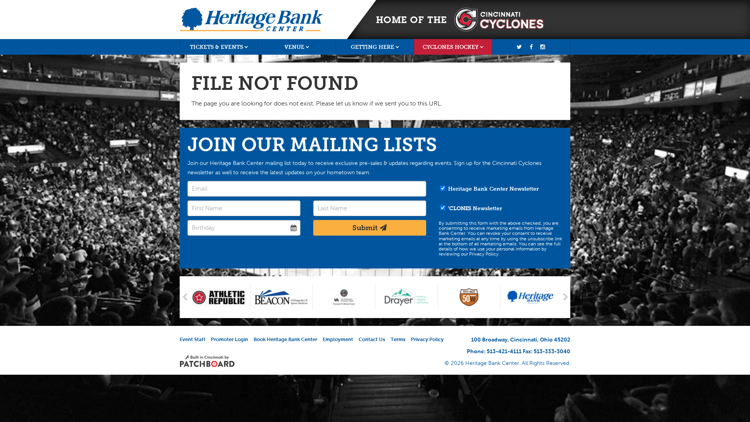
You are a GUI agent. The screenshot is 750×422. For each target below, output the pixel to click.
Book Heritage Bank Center (285, 339)
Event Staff (192, 339)
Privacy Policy (427, 339)
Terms (398, 339)
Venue (294, 47)
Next (565, 297)
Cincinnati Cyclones (499, 19)
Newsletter (475, 208)
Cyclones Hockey (451, 47)
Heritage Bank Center (251, 19)
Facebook (531, 47)
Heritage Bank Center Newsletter (492, 189)
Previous (184, 297)
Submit (366, 228)
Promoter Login (229, 339)
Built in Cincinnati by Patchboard (207, 361)
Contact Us (372, 339)
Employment (338, 339)
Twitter (519, 47)
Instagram (542, 47)
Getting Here (372, 47)
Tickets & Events (216, 47)
